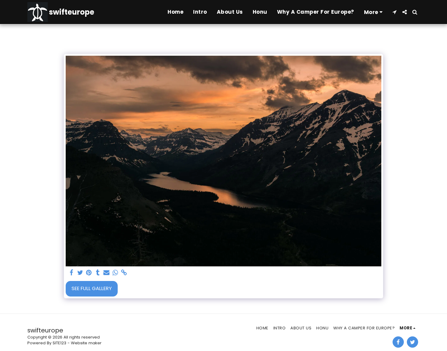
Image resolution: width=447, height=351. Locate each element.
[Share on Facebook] (71, 272)
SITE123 (59, 343)
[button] (394, 12)
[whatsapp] (115, 272)
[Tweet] (80, 272)
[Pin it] (89, 272)
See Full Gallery (91, 288)
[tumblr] (98, 272)
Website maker (86, 343)
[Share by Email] (106, 272)
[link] (124, 272)
